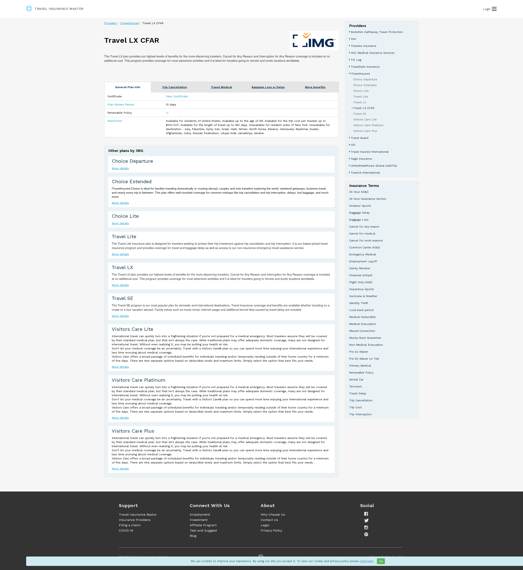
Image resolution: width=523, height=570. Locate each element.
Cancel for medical (362, 233)
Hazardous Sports (361, 289)
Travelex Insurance (363, 45)
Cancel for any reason (364, 226)
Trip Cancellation (360, 400)
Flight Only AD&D (360, 282)
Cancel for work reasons (366, 240)
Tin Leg (356, 59)
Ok (381, 561)
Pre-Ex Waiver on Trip (364, 358)
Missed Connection (362, 330)
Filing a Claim (130, 525)
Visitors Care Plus (133, 431)
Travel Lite (124, 236)
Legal (265, 525)
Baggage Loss (359, 219)
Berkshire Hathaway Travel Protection (377, 32)
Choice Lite (125, 216)
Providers (110, 23)
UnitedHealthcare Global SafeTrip (374, 165)
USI (353, 144)
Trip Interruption (360, 414)
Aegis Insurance (361, 158)
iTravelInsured (129, 23)
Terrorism (355, 386)
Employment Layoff (363, 261)
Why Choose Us (273, 514)
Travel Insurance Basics (137, 514)
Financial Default (360, 275)
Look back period (361, 310)
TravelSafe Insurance (365, 66)
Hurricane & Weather (363, 296)
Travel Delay (357, 393)
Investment (199, 520)
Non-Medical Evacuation (366, 344)
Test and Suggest (203, 530)
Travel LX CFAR (363, 108)
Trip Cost (355, 407)
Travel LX (122, 267)
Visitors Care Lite (132, 329)
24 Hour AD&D (359, 191)
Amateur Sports (360, 205)
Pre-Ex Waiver (358, 351)
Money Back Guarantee (365, 337)
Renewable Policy (361, 372)
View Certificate (177, 96)
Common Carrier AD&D (364, 247)
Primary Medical (360, 365)
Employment (200, 514)
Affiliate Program (203, 525)
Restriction (114, 120)
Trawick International (365, 172)
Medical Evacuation (362, 323)
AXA (353, 38)
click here (366, 561)
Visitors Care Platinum (138, 380)
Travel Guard (359, 137)
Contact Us (269, 520)
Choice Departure (132, 161)
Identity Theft (358, 303)
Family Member (359, 268)
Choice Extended (132, 181)
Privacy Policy (271, 530)
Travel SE (122, 298)
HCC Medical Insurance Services (372, 52)
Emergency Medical (362, 254)
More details (120, 168)
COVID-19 (126, 530)
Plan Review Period (120, 104)
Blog (193, 536)
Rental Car (356, 379)
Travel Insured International (370, 151)
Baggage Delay (359, 212)
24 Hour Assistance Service (367, 198)
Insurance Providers (135, 520)
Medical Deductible (362, 317)
